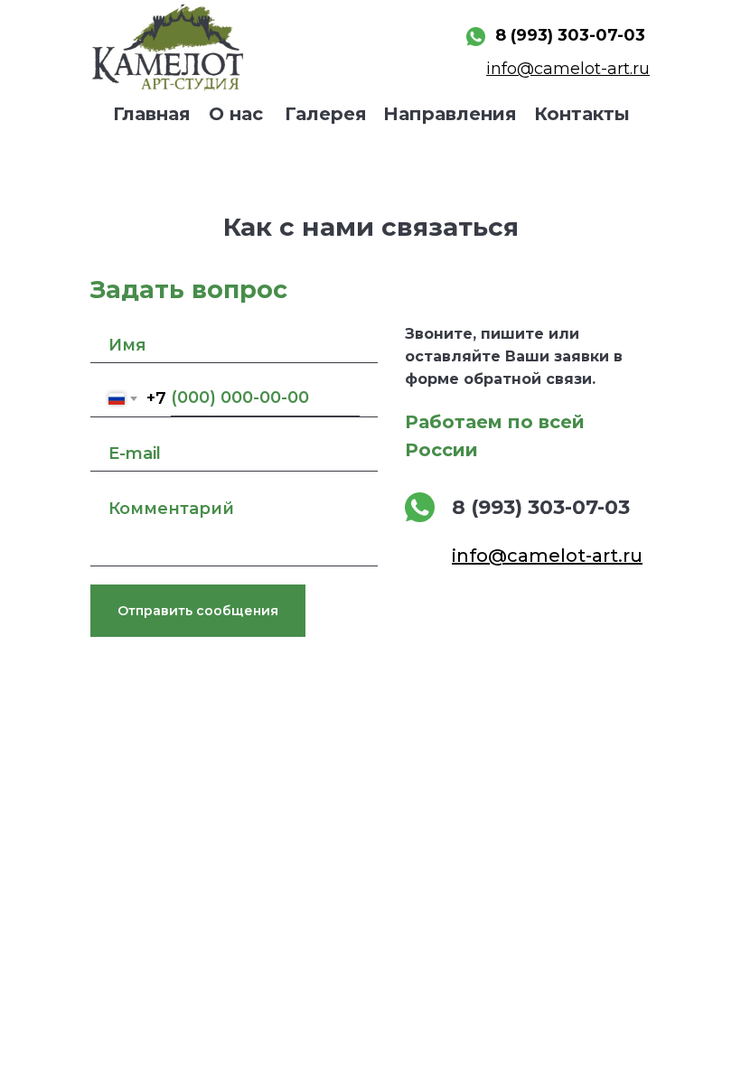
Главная (152, 114)
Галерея (326, 114)
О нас (236, 114)
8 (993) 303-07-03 (570, 35)
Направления (450, 114)
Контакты (582, 114)
